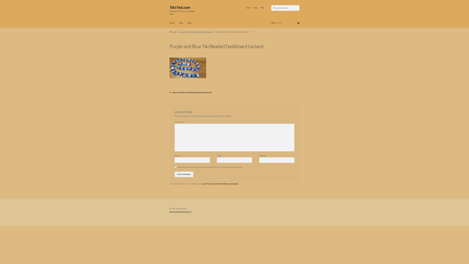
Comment (179, 122)
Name (178, 155)
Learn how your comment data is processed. (220, 183)
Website (262, 155)
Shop (255, 8)
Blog (262, 8)
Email (220, 155)
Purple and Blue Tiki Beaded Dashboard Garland (196, 32)
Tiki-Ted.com (180, 7)
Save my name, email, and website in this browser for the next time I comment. (210, 167)
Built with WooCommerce (180, 211)
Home (248, 8)
